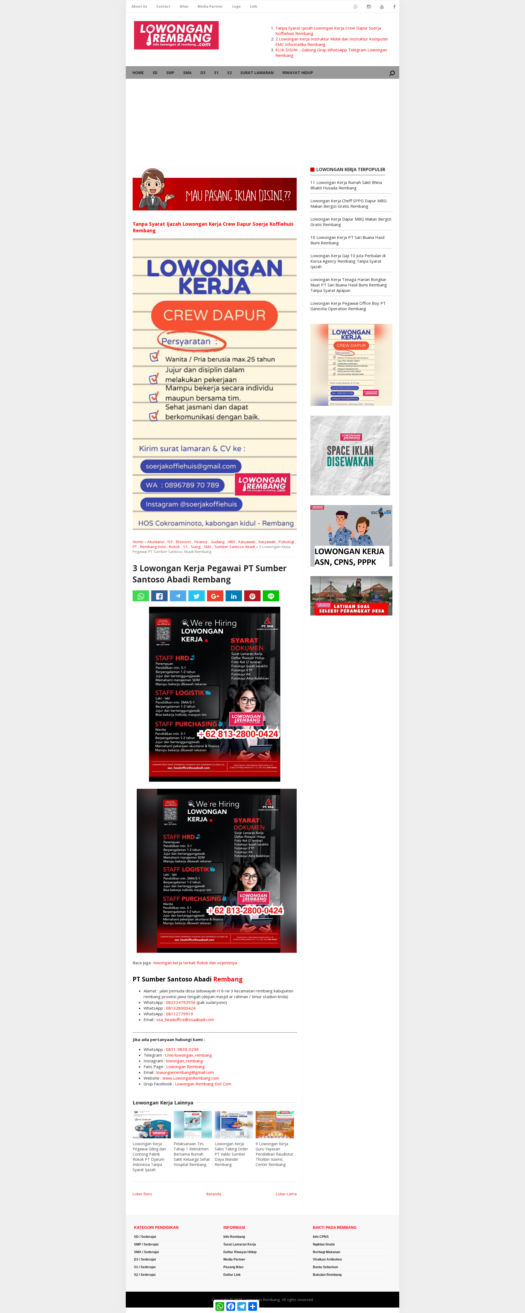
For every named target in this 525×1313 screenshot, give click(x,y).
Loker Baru (142, 1193)
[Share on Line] (271, 595)
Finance (201, 541)
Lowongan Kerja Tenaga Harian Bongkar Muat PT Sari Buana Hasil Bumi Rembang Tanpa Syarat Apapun (348, 285)
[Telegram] (178, 595)
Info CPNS (321, 1237)
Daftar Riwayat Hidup (239, 1252)
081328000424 (181, 1008)
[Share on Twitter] (196, 595)
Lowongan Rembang (185, 1066)
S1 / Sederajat (145, 1267)
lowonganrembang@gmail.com (185, 1072)
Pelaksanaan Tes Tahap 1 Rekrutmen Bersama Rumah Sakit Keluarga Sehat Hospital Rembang (192, 1154)
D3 (202, 72)
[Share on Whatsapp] (141, 595)
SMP (170, 72)
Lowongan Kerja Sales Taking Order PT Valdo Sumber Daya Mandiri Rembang (231, 1154)
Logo (236, 6)
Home (138, 72)
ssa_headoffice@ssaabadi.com (185, 1019)
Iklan (184, 6)
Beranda (213, 1193)
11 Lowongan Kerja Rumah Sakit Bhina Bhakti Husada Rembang (346, 185)
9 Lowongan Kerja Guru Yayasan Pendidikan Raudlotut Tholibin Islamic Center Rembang (274, 1154)
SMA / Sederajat (146, 1252)
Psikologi (286, 541)
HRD (231, 541)
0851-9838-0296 (182, 1049)
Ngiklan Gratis (324, 1244)
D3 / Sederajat (145, 1259)
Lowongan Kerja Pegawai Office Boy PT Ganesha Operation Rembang (348, 305)
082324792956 (181, 1002)
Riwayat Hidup (297, 72)
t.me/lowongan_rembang (188, 1055)
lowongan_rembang (184, 1060)
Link (253, 6)
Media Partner (210, 6)
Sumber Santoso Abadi (235, 546)
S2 (229, 72)
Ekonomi (183, 541)
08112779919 (179, 1013)
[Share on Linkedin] (234, 595)
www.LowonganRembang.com (190, 1078)
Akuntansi (155, 541)
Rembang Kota (153, 546)
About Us (139, 6)
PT (135, 546)
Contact (163, 6)
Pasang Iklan (233, 1267)
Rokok (174, 546)
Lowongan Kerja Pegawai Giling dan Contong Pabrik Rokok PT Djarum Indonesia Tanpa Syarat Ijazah (149, 1156)
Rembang (228, 979)
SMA (187, 72)
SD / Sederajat (145, 1237)
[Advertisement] (262, 120)
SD (155, 72)
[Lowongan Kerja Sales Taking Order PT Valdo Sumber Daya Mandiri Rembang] (234, 1124)
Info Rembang (234, 1237)
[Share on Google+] (215, 595)
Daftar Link (232, 1275)
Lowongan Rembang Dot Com (203, 1083)
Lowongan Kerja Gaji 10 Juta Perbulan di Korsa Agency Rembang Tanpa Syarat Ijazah (348, 261)
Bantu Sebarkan (325, 1267)
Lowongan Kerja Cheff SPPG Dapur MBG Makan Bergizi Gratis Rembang (348, 203)
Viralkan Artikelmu (327, 1259)
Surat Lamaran (257, 72)
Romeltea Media (141, 1310)
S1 (216, 72)
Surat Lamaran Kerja (239, 1244)
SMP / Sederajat (146, 1244)
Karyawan (246, 541)
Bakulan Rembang (327, 1275)
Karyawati (267, 541)
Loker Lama (286, 1193)
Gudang (217, 541)
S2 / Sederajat (145, 1275)
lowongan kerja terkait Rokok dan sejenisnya (195, 962)
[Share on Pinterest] (252, 595)
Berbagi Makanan (326, 1252)
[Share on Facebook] (159, 595)
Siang (195, 546)
